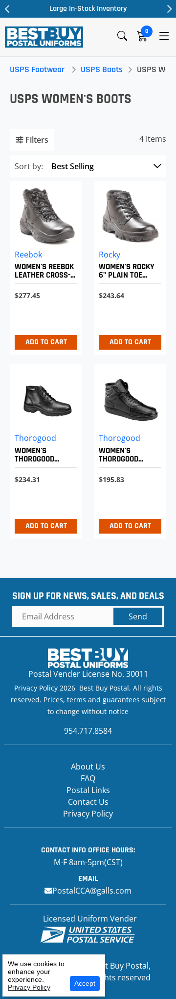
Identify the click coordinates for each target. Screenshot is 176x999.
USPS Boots (102, 69)
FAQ (88, 778)
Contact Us (88, 801)
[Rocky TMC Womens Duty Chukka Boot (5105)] (127, 266)
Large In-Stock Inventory (88, 8)
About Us (88, 766)
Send (138, 616)
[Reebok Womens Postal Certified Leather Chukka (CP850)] (43, 266)
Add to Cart (46, 342)
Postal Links (88, 790)
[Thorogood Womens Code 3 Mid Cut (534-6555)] (127, 449)
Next (169, 9)
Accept (84, 983)
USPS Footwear (37, 69)
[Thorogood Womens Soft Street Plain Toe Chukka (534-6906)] (43, 449)
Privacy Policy (88, 813)
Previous (7, 9)
